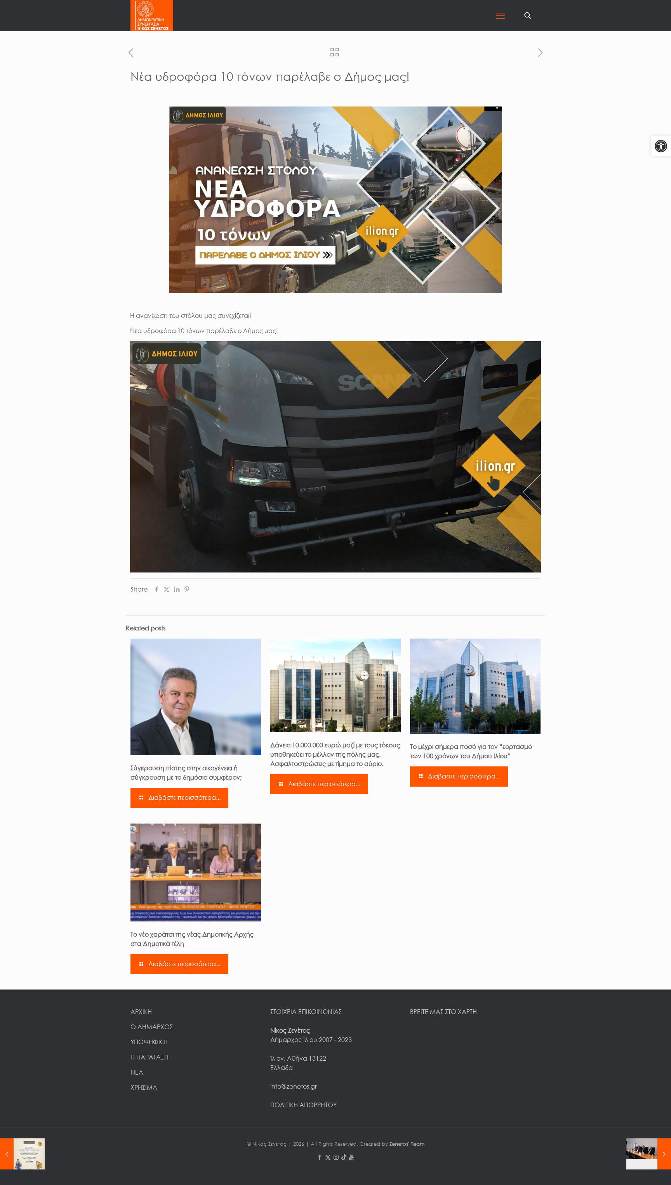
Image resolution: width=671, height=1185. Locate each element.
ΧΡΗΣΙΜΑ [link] (143, 1087)
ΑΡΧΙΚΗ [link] (141, 1012)
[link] (661, 146)
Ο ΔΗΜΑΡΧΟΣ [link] (151, 1027)
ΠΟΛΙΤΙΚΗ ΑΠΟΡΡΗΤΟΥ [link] (303, 1105)
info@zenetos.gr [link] (293, 1086)
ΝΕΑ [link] (136, 1072)
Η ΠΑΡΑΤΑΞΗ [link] (149, 1057)
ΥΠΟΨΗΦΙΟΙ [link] (148, 1042)
